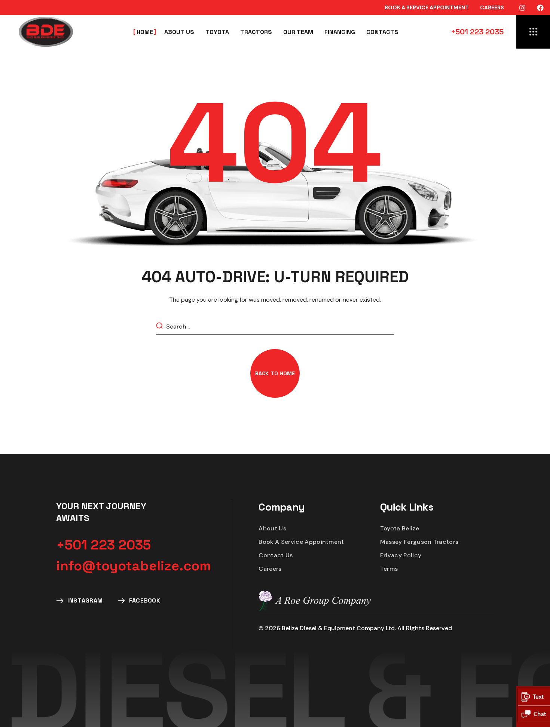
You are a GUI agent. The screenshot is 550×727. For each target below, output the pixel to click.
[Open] (533, 32)
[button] (427, 7)
